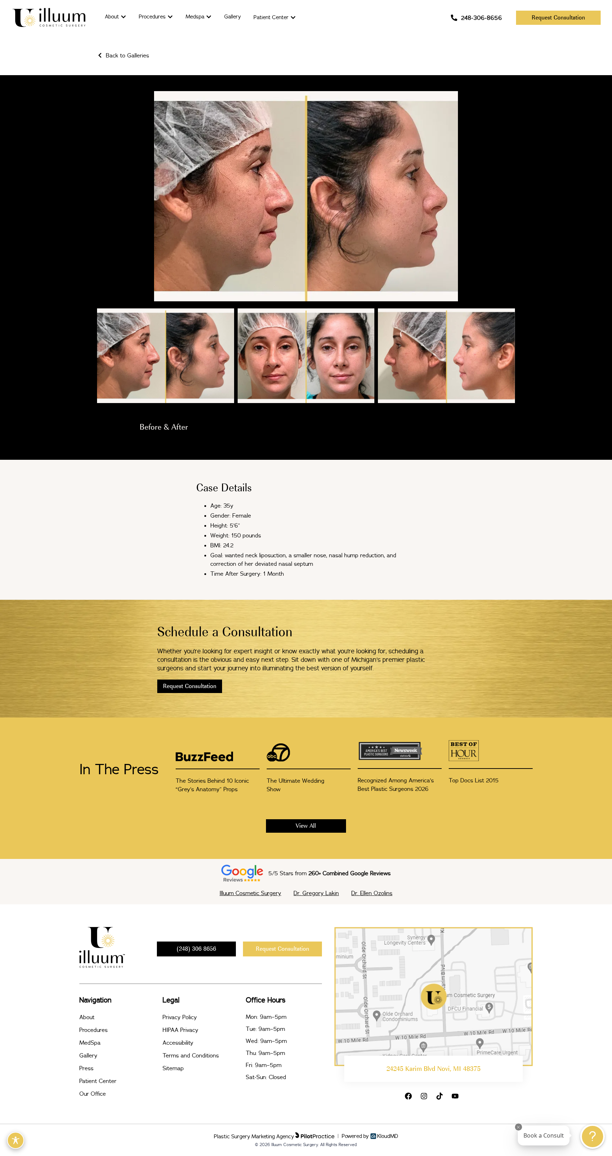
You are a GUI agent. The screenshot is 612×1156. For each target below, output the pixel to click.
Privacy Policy (180, 1017)
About (87, 1017)
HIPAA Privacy (180, 1029)
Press (86, 1068)
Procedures (93, 1029)
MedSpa (90, 1042)
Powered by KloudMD (370, 1136)
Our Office (92, 1093)
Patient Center (98, 1080)
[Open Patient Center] (293, 17)
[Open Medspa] (208, 17)
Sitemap (173, 1068)
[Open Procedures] (170, 17)
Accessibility (178, 1042)
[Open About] (123, 17)
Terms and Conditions (191, 1055)
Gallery (88, 1055)
